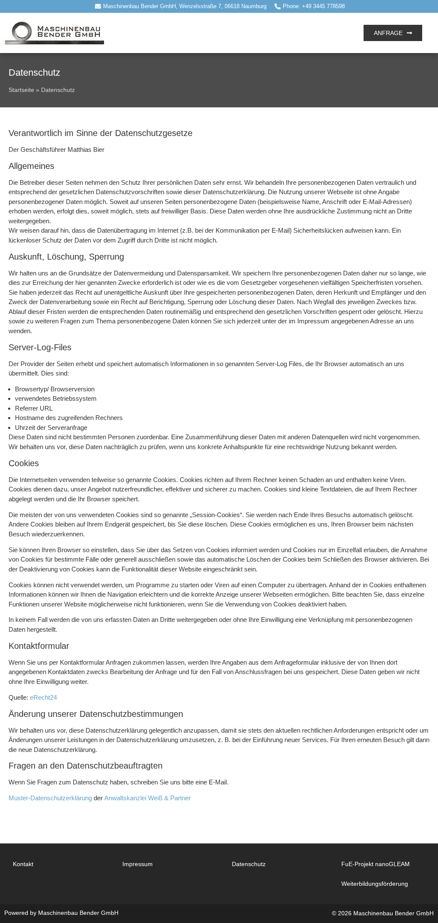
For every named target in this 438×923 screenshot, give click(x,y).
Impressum (137, 864)
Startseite (21, 90)
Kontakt (23, 864)
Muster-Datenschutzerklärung (50, 798)
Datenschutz (249, 864)
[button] (229, 33)
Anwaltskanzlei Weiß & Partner (147, 798)
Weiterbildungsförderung (374, 883)
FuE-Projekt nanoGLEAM (375, 864)
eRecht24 (43, 697)
